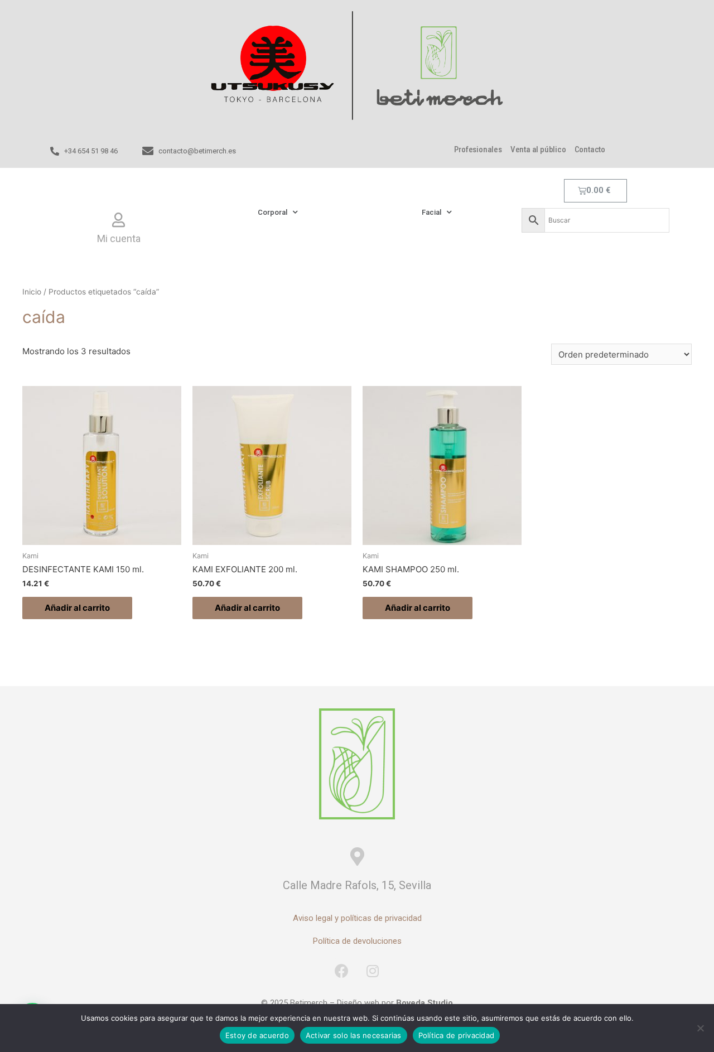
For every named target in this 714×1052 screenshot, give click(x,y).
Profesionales (477, 149)
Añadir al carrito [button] (77, 607)
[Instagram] (373, 971)
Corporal (272, 212)
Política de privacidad (456, 1035)
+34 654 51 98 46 (91, 151)
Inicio (31, 291)
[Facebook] (342, 971)
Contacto (590, 149)
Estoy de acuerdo (257, 1035)
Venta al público (538, 149)
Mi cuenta (119, 238)
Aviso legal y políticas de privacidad (357, 918)
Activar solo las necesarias (354, 1035)
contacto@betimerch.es (197, 151)
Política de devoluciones (357, 941)
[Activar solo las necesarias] (700, 1028)
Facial (431, 212)
